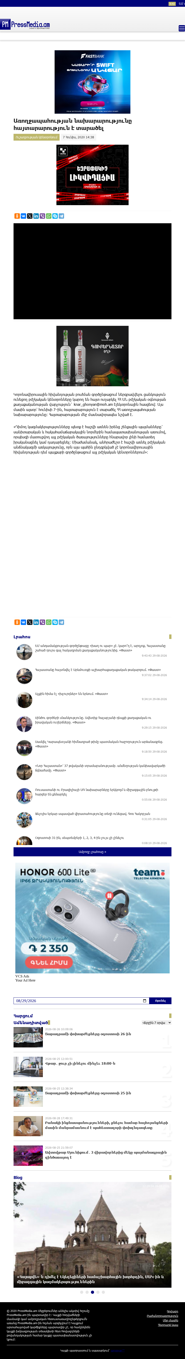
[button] (81, 1292)
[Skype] (55, 216)
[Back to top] (177, 1351)
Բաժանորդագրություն (162, 1316)
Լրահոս (22, 636)
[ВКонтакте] (23, 216)
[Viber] (42, 216)
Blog (18, 1177)
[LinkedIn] (36, 216)
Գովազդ (172, 1311)
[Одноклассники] (17, 216)
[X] (29, 216)
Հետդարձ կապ (168, 1325)
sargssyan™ (118, 1350)
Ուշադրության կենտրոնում (36, 137)
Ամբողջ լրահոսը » (92, 852)
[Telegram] (61, 216)
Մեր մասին (170, 1320)
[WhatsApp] (48, 216)
